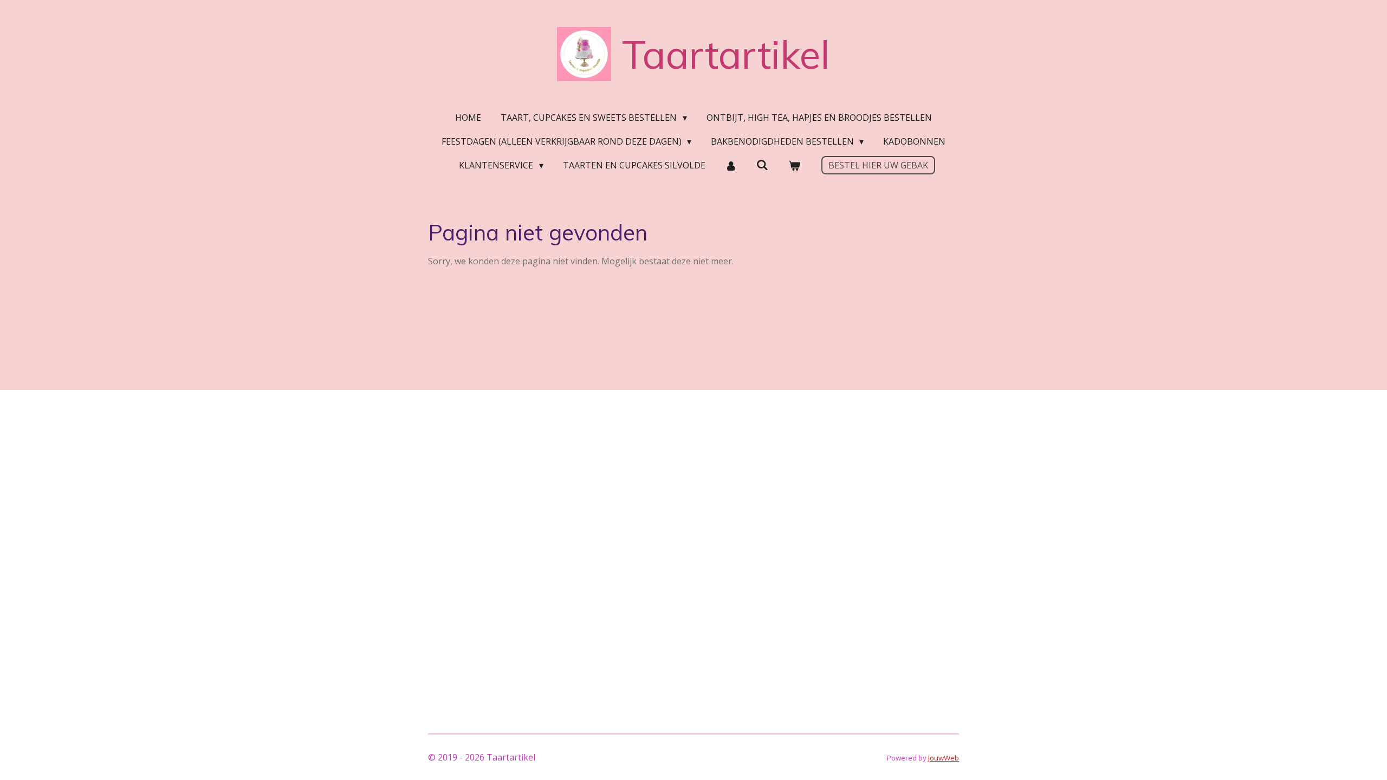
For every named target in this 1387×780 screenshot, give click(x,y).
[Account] (731, 165)
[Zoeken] (762, 164)
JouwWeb (943, 758)
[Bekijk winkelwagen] (794, 165)
